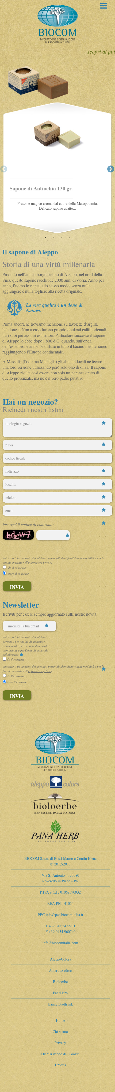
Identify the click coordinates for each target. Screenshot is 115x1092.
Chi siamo (60, 1031)
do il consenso (17, 568)
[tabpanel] (57, 168)
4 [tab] (69, 237)
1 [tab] (45, 237)
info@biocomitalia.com (60, 942)
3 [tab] (61, 237)
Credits (60, 1064)
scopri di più (101, 51)
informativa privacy (40, 562)
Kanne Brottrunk (60, 1004)
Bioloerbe (60, 981)
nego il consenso (18, 573)
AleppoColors (60, 959)
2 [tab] (53, 237)
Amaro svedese (60, 970)
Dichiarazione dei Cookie (60, 1053)
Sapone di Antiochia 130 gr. (41, 188)
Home (60, 1020)
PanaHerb (60, 992)
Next (109, 168)
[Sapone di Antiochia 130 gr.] (58, 146)
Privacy (60, 1042)
